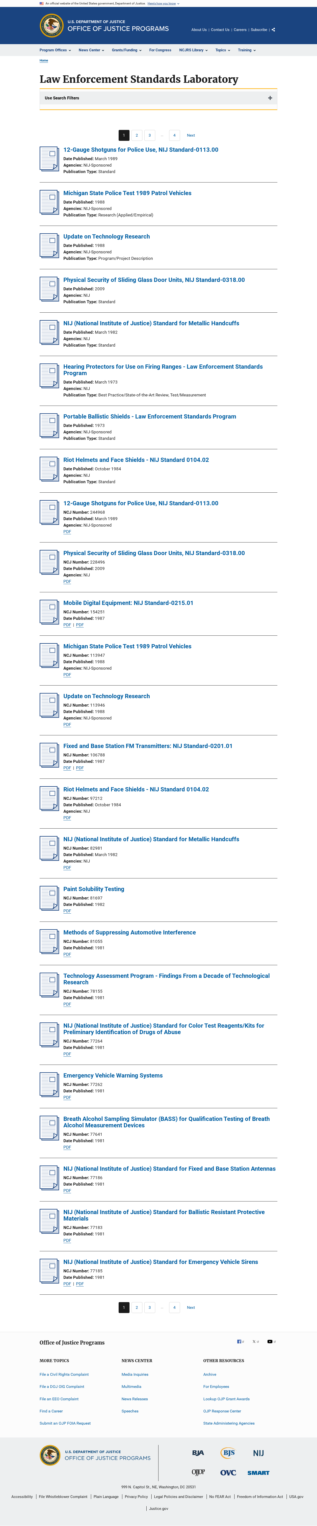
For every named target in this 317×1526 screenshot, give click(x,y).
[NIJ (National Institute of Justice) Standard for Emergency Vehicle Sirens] (49, 1282)
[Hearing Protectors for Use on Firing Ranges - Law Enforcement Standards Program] (49, 386)
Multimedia (131, 1386)
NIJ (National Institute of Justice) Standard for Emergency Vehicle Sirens (160, 1261)
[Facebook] (242, 1345)
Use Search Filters (62, 97)
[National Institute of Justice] (259, 1457)
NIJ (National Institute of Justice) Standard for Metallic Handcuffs (151, 323)
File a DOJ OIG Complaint (62, 1386)
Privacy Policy (136, 1497)
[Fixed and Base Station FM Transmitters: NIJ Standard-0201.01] (49, 766)
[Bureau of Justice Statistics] (228, 1459)
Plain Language (106, 1497)
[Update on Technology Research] (49, 256)
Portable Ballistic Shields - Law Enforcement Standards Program (149, 416)
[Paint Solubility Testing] (49, 909)
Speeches (130, 1411)
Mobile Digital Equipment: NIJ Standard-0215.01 (128, 602)
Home (44, 60)
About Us (199, 30)
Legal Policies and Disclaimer (178, 1497)
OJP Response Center (222, 1411)
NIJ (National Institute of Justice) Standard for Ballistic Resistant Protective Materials (164, 1215)
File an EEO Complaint (59, 1399)
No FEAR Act (220, 1497)
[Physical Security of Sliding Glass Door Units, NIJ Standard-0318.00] (49, 300)
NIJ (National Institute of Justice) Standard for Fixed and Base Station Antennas (169, 1168)
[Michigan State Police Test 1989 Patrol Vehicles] (49, 213)
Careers (240, 30)
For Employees (216, 1386)
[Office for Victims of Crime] (228, 1476)
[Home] (118, 25)
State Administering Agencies (229, 1423)
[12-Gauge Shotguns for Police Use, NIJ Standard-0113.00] (49, 169)
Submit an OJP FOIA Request (65, 1423)
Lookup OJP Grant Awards (226, 1399)
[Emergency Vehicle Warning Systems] (49, 1095)
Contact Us (220, 30)
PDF (67, 531)
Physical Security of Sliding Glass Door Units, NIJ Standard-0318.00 (154, 279)
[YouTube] (272, 1345)
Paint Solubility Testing (93, 889)
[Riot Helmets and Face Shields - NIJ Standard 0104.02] (49, 480)
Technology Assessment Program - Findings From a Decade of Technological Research (166, 979)
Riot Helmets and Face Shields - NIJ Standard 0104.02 (136, 459)
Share (277, 33)
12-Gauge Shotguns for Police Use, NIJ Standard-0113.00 (140, 149)
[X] (257, 1345)
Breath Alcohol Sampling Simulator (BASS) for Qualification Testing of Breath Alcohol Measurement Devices (166, 1122)
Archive (209, 1374)
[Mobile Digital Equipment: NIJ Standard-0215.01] (49, 623)
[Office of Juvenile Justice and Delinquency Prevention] (198, 1477)
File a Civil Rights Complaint (64, 1374)
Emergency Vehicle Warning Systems (113, 1075)
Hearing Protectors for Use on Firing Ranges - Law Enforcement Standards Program (163, 370)
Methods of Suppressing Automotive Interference (129, 932)
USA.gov (296, 1497)
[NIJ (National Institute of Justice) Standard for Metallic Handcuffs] (49, 343)
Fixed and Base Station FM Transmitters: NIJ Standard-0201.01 (148, 746)
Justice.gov (158, 1508)
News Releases (135, 1399)
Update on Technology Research (106, 236)
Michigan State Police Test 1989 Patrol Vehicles (127, 193)
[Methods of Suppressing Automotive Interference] (49, 952)
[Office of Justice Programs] (52, 25)
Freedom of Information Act (260, 1497)
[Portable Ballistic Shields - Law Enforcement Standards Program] (49, 436)
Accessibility (22, 1497)
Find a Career (51, 1411)
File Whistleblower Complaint (63, 1497)
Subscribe (259, 30)
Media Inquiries (135, 1374)
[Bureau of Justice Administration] (198, 1457)
